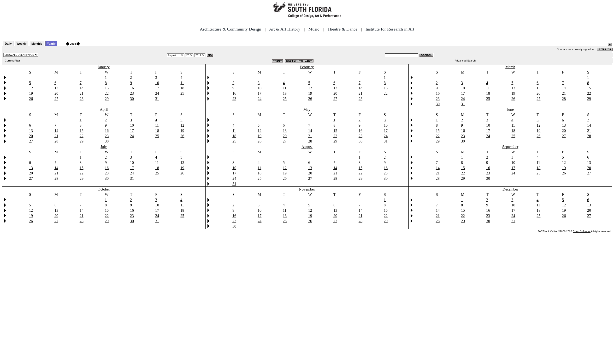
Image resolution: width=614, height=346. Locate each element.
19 (31, 93)
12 (31, 88)
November (307, 189)
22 (107, 93)
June (510, 109)
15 (107, 88)
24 (157, 93)
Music (313, 29)
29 (107, 99)
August (307, 147)
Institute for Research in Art (390, 29)
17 (157, 88)
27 (56, 99)
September (510, 147)
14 (81, 88)
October (104, 189)
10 (157, 83)
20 (56, 93)
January (104, 67)
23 (132, 93)
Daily (8, 43)
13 (56, 88)
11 (182, 83)
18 (182, 88)
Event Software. (581, 231)
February (307, 67)
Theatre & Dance (342, 29)
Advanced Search (465, 60)
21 (81, 93)
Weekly (22, 43)
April (104, 109)
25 (182, 93)
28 (81, 99)
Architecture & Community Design (230, 29)
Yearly (51, 43)
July (103, 147)
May (306, 109)
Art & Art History (284, 29)
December (510, 189)
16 (132, 88)
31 (157, 99)
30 (132, 99)
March (510, 67)
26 (31, 99)
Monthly (36, 43)
